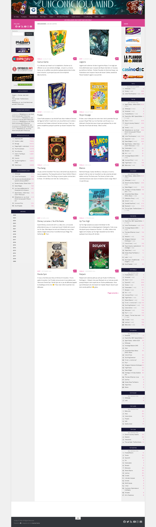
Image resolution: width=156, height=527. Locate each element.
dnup (126, 120)
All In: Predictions (129, 495)
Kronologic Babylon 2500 (131, 156)
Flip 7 (126, 313)
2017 (14, 239)
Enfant (39, 112)
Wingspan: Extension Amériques (133, 365)
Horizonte (127, 111)
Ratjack (82, 274)
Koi (126, 153)
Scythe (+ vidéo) (19, 141)
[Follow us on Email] (31, 26)
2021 (14, 229)
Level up (127, 322)
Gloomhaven (18, 165)
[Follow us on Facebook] (16, 26)
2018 (14, 237)
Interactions (128, 439)
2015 (14, 245)
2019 (14, 234)
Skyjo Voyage (85, 115)
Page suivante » (113, 293)
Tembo (127, 91)
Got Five (127, 379)
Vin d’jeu (16, 17)
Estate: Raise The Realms (131, 253)
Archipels (127, 492)
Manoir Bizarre (129, 300)
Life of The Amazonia (20, 176)
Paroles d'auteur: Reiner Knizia (23, 183)
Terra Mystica (18, 151)
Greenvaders (128, 148)
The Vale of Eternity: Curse (132, 232)
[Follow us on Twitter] (19, 26)
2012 (14, 253)
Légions (82, 62)
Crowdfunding (88, 17)
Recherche (15, 31)
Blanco (82, 168)
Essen (51, 17)
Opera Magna (18, 186)
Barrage (17, 143)
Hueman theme (36, 523)
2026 (14, 215)
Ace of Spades (18, 206)
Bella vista (127, 165)
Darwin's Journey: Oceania (132, 123)
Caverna (17, 158)
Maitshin (127, 236)
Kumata (127, 480)
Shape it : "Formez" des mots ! (133, 315)
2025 (14, 218)
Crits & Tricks (128, 243)
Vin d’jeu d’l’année (62, 17)
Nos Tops (43, 17)
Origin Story (128, 250)
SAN (126, 421)
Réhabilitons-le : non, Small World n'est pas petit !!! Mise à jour (23, 199)
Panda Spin (42, 274)
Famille (39, 59)
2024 (14, 220)
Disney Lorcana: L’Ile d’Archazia (50, 221)
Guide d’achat (76, 17)
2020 (14, 231)
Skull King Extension (130, 305)
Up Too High (84, 221)
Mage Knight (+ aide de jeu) (22, 146)
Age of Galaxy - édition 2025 (132, 104)
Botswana (127, 310)
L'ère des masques (130, 478)
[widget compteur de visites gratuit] (25, 85)
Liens (102, 17)
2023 (14, 223)
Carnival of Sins (19, 203)
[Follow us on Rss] (22, 26)
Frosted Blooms (129, 114)
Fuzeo (40, 115)
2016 (14, 242)
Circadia (127, 319)
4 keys (126, 486)
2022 (14, 226)
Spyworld (127, 139)
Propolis (127, 419)
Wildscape (17, 174)
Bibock (126, 387)
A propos (24, 17)
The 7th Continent (19, 149)
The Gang (41, 168)
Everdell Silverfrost (130, 203)
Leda (13, 97)
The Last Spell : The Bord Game (20, 99)
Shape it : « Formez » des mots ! (20, 95)
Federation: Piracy (129, 198)
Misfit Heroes (128, 483)
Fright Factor (128, 163)
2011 (14, 256)
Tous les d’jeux (33, 17)
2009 (14, 261)
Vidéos (96, 17)
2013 (14, 250)
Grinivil (14, 100)
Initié (80, 59)
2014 (14, 248)
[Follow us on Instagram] (28, 26)
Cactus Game (42, 62)
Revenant (127, 206)
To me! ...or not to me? (130, 302)
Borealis (127, 151)
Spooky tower (128, 424)
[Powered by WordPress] (20, 523)
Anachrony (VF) (19, 138)
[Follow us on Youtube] (25, 26)
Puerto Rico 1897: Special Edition (133, 116)
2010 (14, 258)
